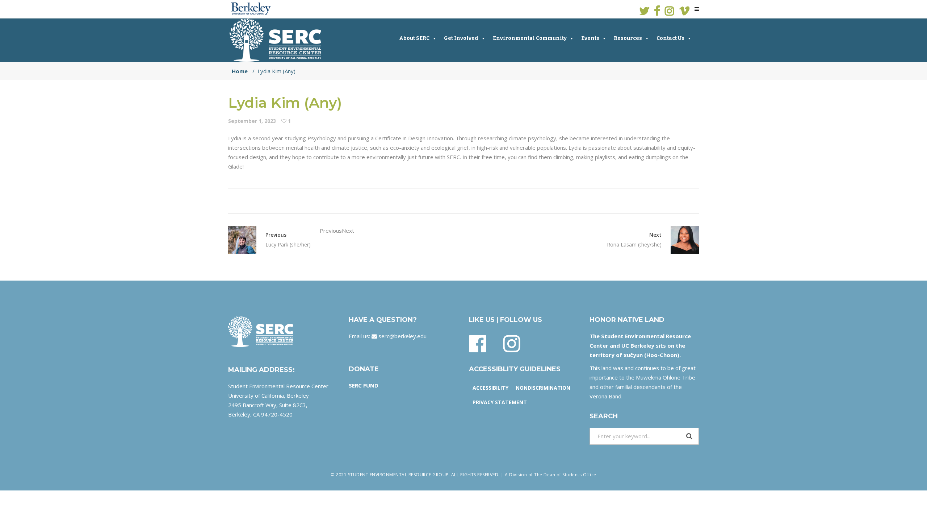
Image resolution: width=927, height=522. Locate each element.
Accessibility (490, 387)
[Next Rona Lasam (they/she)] (680, 240)
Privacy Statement (500, 402)
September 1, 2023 (252, 120)
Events (590, 38)
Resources (628, 38)
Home (240, 71)
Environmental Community (530, 38)
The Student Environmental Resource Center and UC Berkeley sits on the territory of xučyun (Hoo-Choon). (640, 345)
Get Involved (461, 38)
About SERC (414, 38)
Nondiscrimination (543, 387)
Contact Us (670, 38)
